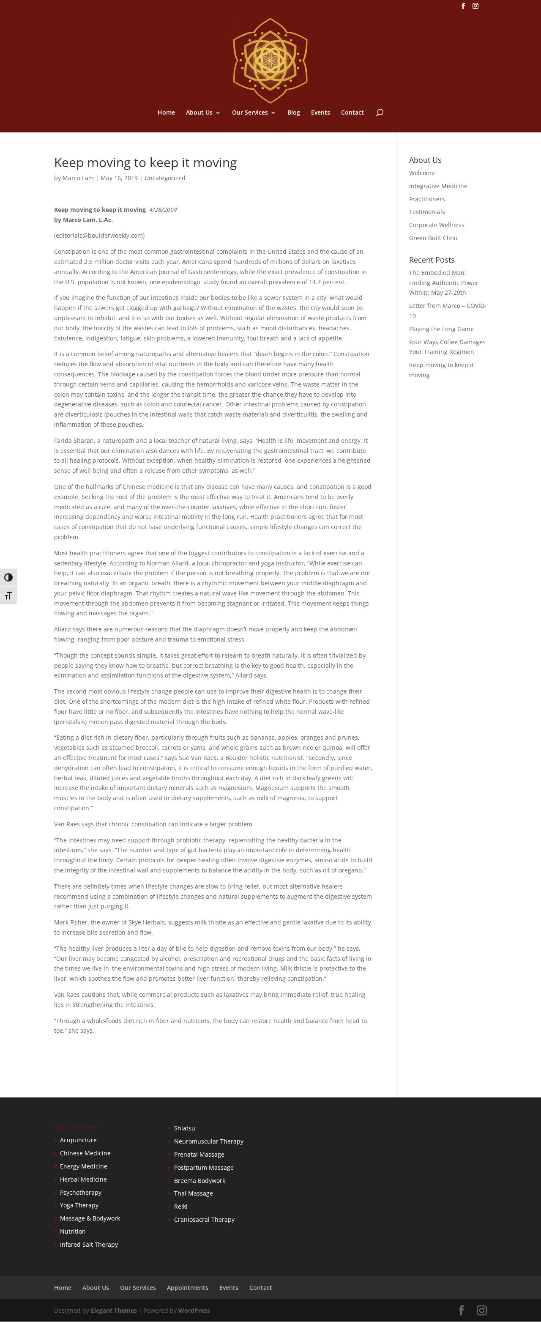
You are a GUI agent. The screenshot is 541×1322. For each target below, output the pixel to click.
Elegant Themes (114, 1310)
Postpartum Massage (204, 1167)
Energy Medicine (83, 1166)
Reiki (181, 1206)
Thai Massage (193, 1193)
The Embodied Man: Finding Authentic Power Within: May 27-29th (443, 283)
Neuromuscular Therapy (208, 1141)
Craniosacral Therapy (204, 1219)
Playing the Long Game (441, 329)
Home (166, 113)
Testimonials (427, 212)
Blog (293, 113)
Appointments (187, 1288)
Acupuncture (78, 1140)
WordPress (194, 1310)
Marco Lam (78, 178)
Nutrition (73, 1231)
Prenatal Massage (199, 1154)
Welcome (422, 173)
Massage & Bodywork (90, 1218)
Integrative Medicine (438, 186)
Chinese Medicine (85, 1153)
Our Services (250, 113)
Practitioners (427, 199)
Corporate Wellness (436, 225)
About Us (199, 113)
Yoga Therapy (79, 1205)
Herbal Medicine (83, 1179)
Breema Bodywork (199, 1181)
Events (320, 113)
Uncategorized (165, 178)
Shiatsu (184, 1128)
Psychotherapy (80, 1192)
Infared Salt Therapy (89, 1244)
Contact (352, 113)
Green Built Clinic (434, 238)
